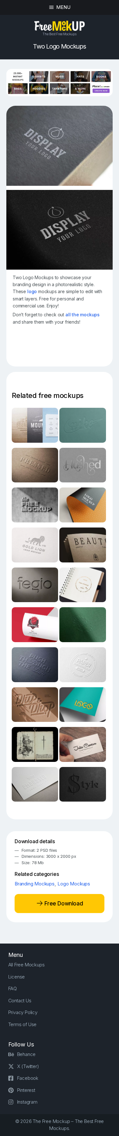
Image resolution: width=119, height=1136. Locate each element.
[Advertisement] (66, 348)
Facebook (27, 1078)
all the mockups (82, 314)
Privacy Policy (22, 1012)
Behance (26, 1054)
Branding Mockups (35, 884)
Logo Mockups (73, 884)
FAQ (12, 988)
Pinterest (26, 1090)
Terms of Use (22, 1024)
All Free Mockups (26, 965)
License (16, 977)
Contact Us (19, 1001)
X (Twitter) (28, 1066)
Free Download (63, 903)
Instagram (27, 1102)
